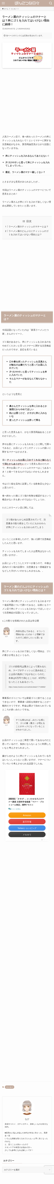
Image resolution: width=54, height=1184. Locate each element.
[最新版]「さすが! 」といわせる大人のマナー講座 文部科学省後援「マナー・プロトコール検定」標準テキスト (26, 801)
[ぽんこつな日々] (27, 3)
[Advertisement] (27, 103)
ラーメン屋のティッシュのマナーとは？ (28, 226)
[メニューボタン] (3, 3)
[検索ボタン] (50, 3)
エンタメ (9, 1087)
